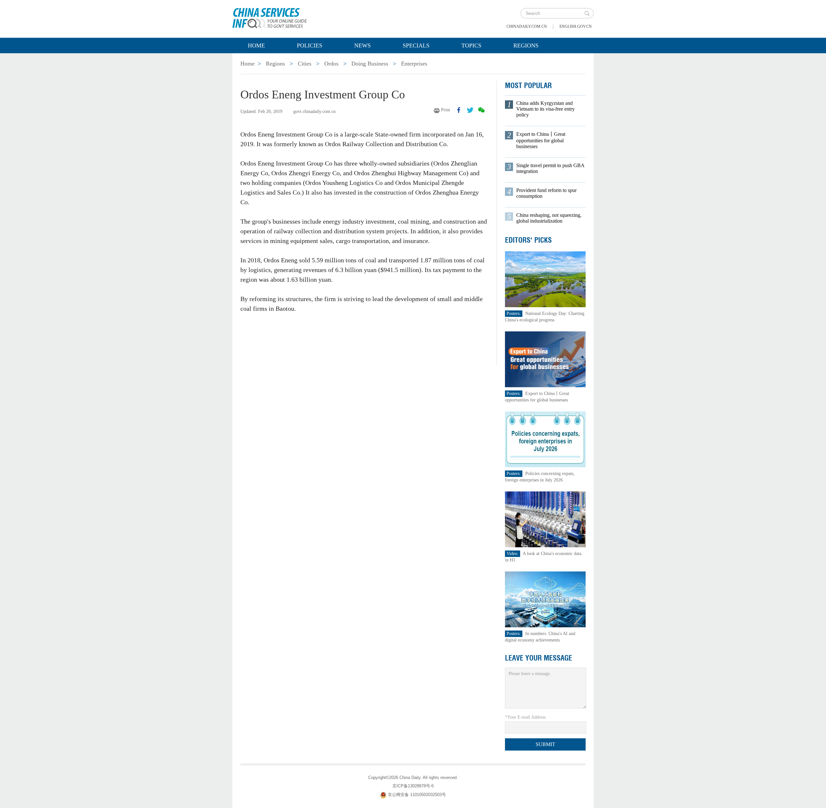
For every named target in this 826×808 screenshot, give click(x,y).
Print (445, 109)
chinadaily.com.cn (527, 26)
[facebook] (459, 110)
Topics (471, 45)
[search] (586, 13)
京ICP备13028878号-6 (413, 785)
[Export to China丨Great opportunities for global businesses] (545, 359)
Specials (416, 45)
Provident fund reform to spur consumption (546, 193)
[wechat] (481, 110)
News (362, 45)
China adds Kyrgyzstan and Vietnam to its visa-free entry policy (545, 108)
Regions (526, 45)
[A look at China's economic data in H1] (545, 519)
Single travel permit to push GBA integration (550, 168)
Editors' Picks (528, 240)
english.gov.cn (575, 26)
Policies (309, 45)
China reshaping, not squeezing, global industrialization (548, 218)
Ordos (331, 63)
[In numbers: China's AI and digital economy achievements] (545, 599)
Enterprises (414, 63)
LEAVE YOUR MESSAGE (538, 658)
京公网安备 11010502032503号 (417, 794)
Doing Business (369, 63)
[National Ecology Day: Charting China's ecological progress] (545, 279)
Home (256, 45)
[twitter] (470, 110)
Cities (304, 63)
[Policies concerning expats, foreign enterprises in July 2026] (545, 439)
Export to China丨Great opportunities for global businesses (540, 140)
